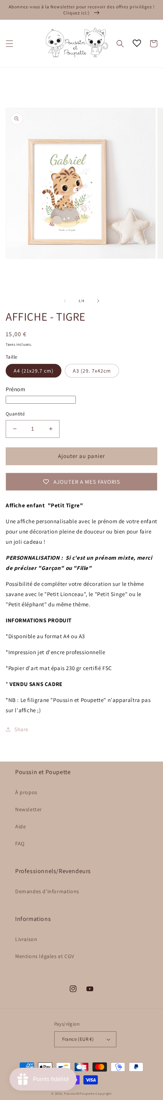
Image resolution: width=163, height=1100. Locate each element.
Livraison (26, 939)
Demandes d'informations (47, 891)
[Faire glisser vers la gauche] (64, 301)
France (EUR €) (78, 1039)
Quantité (15, 414)
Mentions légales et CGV (44, 956)
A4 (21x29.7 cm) (33, 370)
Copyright (103, 1093)
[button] (9, 43)
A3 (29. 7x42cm (92, 370)
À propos (26, 792)
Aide (20, 826)
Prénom (15, 389)
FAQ (20, 843)
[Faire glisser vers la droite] (98, 301)
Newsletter (28, 809)
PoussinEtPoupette (79, 1093)
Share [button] (21, 729)
